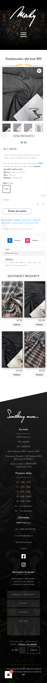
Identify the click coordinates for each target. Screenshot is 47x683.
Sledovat (18, 240)
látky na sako (23, 223)
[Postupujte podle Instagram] (27, 240)
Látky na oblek (12, 223)
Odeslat (34, 650)
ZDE (40, 164)
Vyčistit (43, 195)
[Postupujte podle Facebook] (9, 240)
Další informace (11, 253)
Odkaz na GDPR (28, 644)
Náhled (16, 325)
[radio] (6, 189)
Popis (7, 249)
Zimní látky (34, 223)
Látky (3, 223)
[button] (39, 71)
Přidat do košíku (17, 211)
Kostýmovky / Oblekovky (31, 220)
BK (23, 674)
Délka (5, 183)
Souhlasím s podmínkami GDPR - (24, 643)
